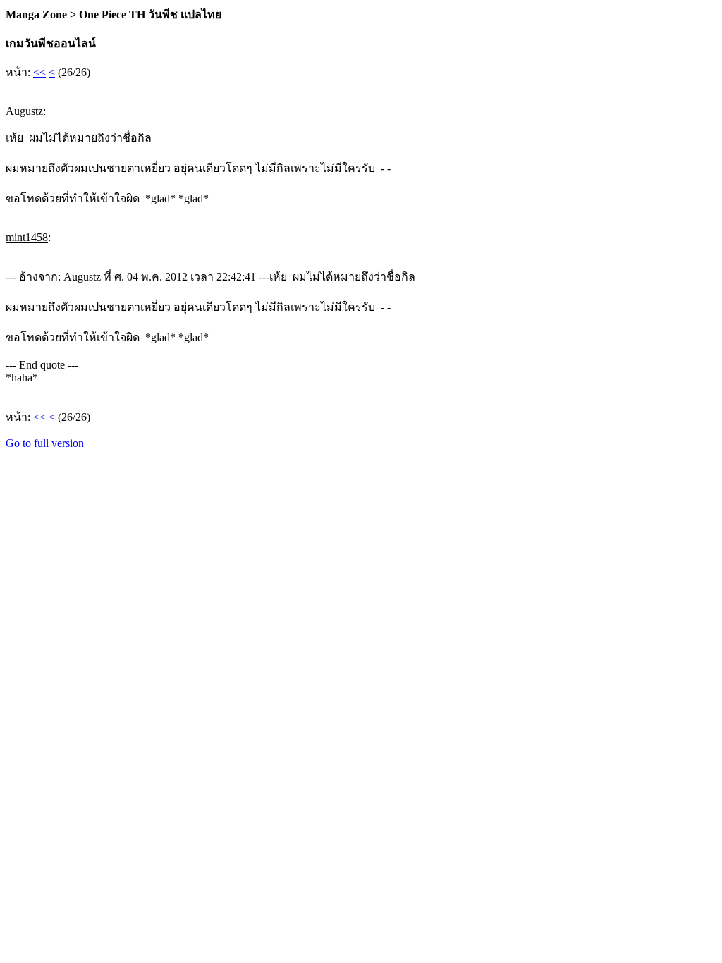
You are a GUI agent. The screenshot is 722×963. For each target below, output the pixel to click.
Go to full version (45, 443)
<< (39, 72)
